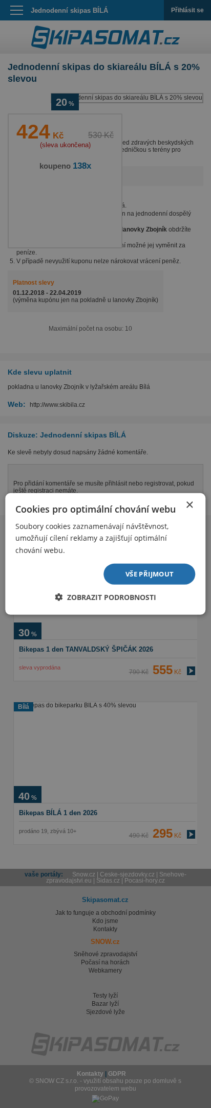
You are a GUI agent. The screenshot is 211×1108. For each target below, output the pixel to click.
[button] (105, 597)
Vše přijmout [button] (149, 574)
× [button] (189, 505)
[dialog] (105, 554)
